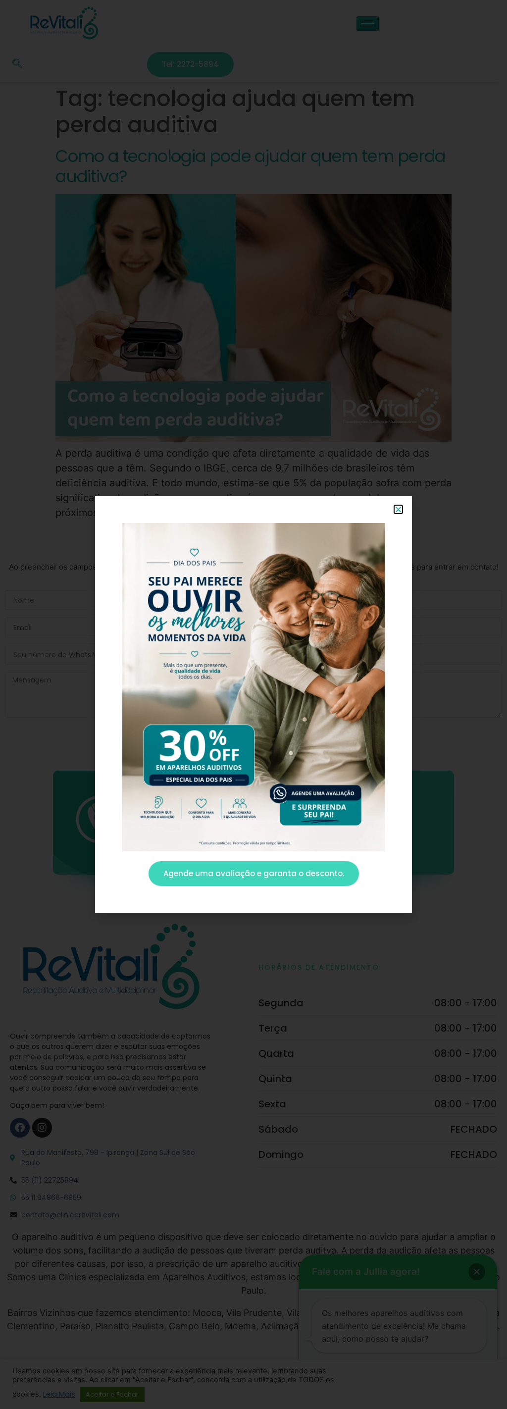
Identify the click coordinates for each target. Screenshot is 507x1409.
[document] (253, 704)
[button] (398, 509)
